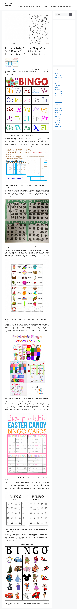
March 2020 (58, 104)
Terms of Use (26, 3)
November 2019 (59, 110)
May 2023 (57, 83)
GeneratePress (47, 611)
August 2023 (58, 77)
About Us (19, 3)
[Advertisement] (63, 43)
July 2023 (57, 79)
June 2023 (58, 81)
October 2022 (58, 98)
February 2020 (58, 106)
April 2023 (57, 85)
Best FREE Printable (8, 5)
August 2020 (58, 102)
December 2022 (59, 93)
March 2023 (58, 87)
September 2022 (59, 100)
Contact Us (46, 6)
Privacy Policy (50, 3)
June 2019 (57, 120)
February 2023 (58, 89)
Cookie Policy (35, 3)
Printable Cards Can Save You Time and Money (61, 6)
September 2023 (59, 75)
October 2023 (58, 73)
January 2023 (58, 91)
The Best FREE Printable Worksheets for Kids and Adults (29, 6)
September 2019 (59, 114)
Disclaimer (42, 3)
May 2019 (57, 122)
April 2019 (57, 124)
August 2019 (58, 116)
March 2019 (58, 126)
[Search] (70, 14)
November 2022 (59, 95)
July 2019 (57, 118)
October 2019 (58, 112)
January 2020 (58, 108)
